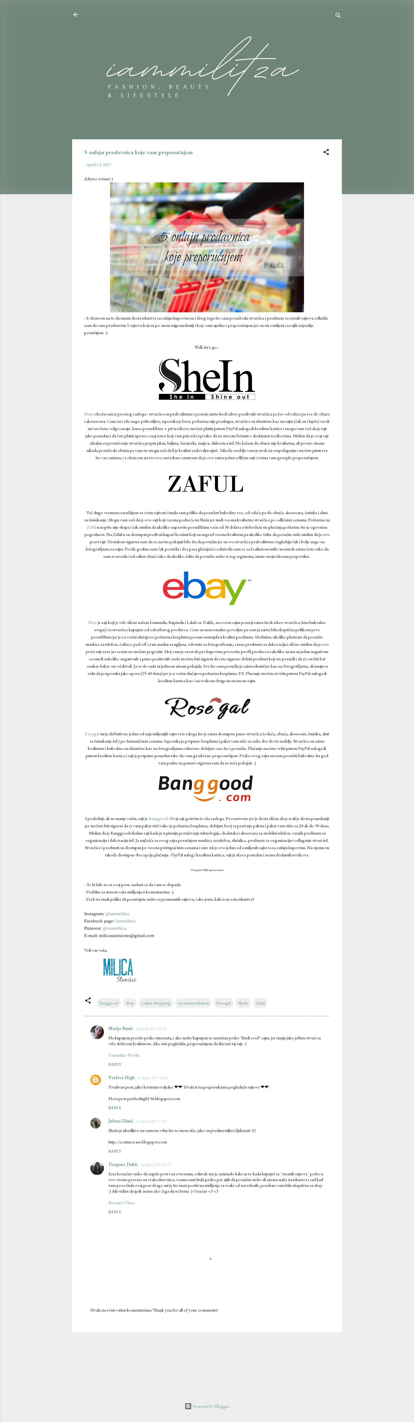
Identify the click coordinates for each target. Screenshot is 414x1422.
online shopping (156, 1003)
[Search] (338, 16)
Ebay (92, 622)
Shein (89, 414)
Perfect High (122, 1077)
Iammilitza (125, 921)
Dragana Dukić (123, 1164)
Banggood (158, 818)
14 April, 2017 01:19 (155, 1164)
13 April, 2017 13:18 (152, 1077)
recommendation (193, 1003)
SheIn (243, 1003)
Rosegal (92, 733)
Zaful (91, 527)
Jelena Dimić (121, 1121)
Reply (115, 1064)
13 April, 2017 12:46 (150, 1028)
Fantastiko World (124, 1055)
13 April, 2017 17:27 (151, 1121)
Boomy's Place (122, 1202)
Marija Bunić (121, 1028)
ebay (130, 1003)
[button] (326, 153)
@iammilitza (117, 913)
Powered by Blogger (210, 1406)
